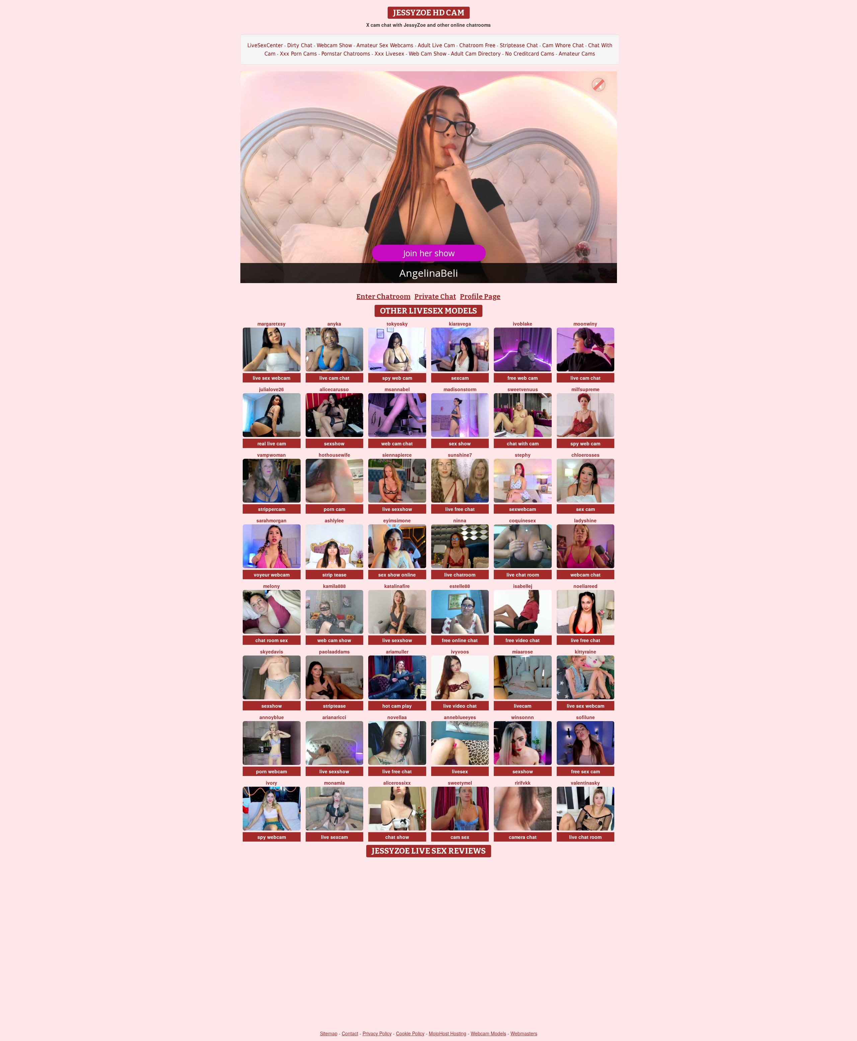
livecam (522, 705)
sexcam (460, 377)
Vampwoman (271, 454)
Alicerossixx (397, 782)
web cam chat (397, 443)
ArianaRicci (334, 717)
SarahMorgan (271, 520)
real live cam (271, 443)
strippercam (271, 509)
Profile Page (480, 296)
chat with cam (523, 443)
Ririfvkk (523, 782)
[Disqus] (428, 944)
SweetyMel (460, 782)
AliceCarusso (334, 389)
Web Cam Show (428, 54)
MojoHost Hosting (447, 1033)
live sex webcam (271, 377)
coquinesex (522, 520)
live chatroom (459, 574)
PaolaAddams (334, 651)
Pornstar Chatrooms (345, 54)
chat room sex (271, 640)
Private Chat (435, 296)
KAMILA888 (334, 586)
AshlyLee (334, 520)
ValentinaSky (585, 782)
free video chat (522, 640)
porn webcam (271, 771)
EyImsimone (397, 520)
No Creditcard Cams (529, 54)
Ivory (271, 782)
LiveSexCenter (265, 45)
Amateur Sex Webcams (385, 45)
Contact (350, 1033)
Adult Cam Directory (476, 54)
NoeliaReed (585, 586)
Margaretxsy (271, 323)
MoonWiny (585, 323)
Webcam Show (334, 45)
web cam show (334, 640)
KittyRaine (585, 651)
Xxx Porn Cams (298, 54)
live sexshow (397, 509)
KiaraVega (460, 323)
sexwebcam (522, 509)
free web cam (523, 377)
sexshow (334, 443)
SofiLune (585, 717)
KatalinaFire (397, 586)
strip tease (334, 574)
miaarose (522, 651)
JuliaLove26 (271, 389)
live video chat (460, 705)
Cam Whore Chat (563, 45)
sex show (460, 443)
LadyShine (585, 520)
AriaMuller (397, 651)
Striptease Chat (519, 45)
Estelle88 (460, 586)
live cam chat (334, 377)
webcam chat (585, 574)
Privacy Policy (377, 1033)
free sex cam (585, 771)
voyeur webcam (272, 574)
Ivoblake (522, 323)
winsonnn (522, 717)
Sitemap (328, 1033)
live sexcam (334, 837)
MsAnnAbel (397, 389)
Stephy (523, 454)
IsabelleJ (522, 586)
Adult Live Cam (436, 45)
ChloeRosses (585, 454)
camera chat (523, 837)
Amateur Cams (577, 54)
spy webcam (271, 837)
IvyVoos (460, 651)
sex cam (585, 509)
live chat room (523, 574)
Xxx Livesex (389, 54)
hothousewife (334, 454)
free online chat (460, 640)
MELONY (271, 586)
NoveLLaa (397, 717)
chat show (397, 837)
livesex (460, 771)
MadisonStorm (460, 389)
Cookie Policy (410, 1033)
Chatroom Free (477, 45)
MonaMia (334, 782)
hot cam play (397, 705)
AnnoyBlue (271, 717)
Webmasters (524, 1033)
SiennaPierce (397, 454)
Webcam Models (488, 1033)
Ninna (459, 520)
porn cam (334, 509)
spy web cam (397, 377)
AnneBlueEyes (460, 717)
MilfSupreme (585, 389)
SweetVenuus (523, 389)
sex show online (397, 574)
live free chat (460, 509)
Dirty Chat (299, 45)
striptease (334, 705)
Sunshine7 (460, 454)
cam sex (460, 837)
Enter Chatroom (383, 296)
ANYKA (334, 323)
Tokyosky (397, 323)
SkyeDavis (271, 651)
